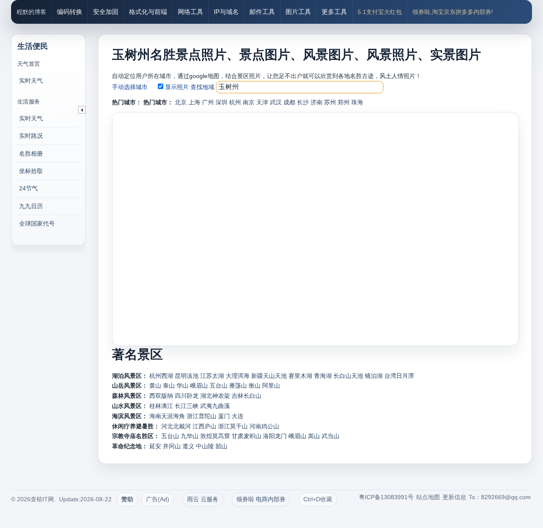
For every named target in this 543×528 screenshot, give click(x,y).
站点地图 (428, 497)
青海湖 (323, 375)
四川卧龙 (187, 395)
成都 (289, 102)
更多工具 (334, 11)
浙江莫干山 (233, 426)
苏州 (330, 102)
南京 (249, 102)
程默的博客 (31, 11)
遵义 (188, 446)
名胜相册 (31, 153)
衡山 (254, 385)
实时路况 (31, 135)
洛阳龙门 (275, 436)
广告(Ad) (157, 499)
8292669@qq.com (506, 497)
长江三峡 (187, 405)
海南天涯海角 (167, 416)
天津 (262, 102)
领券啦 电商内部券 (260, 499)
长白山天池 (348, 375)
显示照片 (177, 87)
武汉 (276, 102)
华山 (182, 385)
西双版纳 (161, 395)
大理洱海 (237, 375)
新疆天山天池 (269, 375)
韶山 (221, 446)
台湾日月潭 (399, 375)
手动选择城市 (130, 87)
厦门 (224, 416)
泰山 (169, 385)
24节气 (28, 188)
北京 (181, 102)
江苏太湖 (212, 375)
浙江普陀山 (201, 416)
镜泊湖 (374, 375)
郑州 (344, 102)
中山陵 (205, 446)
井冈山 (172, 446)
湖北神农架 (215, 395)
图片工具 (298, 11)
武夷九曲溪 (215, 405)
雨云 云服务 (202, 499)
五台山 (218, 385)
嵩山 (314, 436)
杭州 (235, 102)
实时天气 (31, 80)
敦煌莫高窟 (215, 436)
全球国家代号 (37, 223)
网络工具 (190, 11)
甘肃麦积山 (246, 436)
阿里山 (271, 385)
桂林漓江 (161, 405)
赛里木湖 (300, 375)
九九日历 (31, 206)
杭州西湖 (161, 375)
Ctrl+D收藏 (317, 499)
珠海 (357, 102)
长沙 (303, 102)
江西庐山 (204, 426)
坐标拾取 (31, 171)
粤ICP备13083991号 (386, 497)
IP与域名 (226, 11)
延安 (155, 446)
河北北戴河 (176, 426)
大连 (238, 416)
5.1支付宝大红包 (380, 11)
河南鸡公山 (264, 426)
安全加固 (105, 11)
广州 (208, 102)
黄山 (155, 385)
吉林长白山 (246, 395)
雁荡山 (238, 385)
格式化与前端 (148, 11)
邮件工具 (262, 11)
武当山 (330, 436)
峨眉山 (199, 385)
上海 (194, 102)
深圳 (221, 102)
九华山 (190, 436)
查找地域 (202, 87)
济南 (316, 102)
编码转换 (69, 11)
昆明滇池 (187, 375)
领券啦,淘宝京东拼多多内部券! (452, 11)
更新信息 (454, 497)
